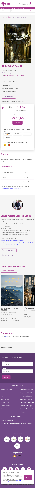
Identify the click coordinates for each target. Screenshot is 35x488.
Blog (2, 396)
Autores (3, 393)
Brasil (2, 8)
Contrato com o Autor (7, 409)
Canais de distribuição (26, 405)
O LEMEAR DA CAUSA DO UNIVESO (9, 309)
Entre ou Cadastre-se (25, 4)
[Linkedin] (29, 469)
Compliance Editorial (26, 393)
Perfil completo (9, 250)
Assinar (6, 377)
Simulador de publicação (27, 410)
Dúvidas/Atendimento (7, 389)
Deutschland (20, 8)
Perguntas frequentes (7, 420)
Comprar (17, 123)
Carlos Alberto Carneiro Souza (14, 75)
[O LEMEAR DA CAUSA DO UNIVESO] (12, 290)
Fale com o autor (10, 255)
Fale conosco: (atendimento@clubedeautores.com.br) (16, 424)
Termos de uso (5, 405)
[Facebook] (11, 469)
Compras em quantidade (27, 402)
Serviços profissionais (26, 396)
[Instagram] (17, 469)
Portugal (7, 8)
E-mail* (4, 368)
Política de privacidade (26, 389)
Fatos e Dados (5, 402)
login (6, 336)
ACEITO (27, 477)
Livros (9, 17)
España (13, 8)
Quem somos (5, 399)
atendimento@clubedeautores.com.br (11, 188)
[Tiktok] (23, 469)
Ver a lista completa (9, 270)
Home (5, 17)
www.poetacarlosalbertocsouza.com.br (12, 241)
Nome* (4, 361)
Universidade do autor (26, 399)
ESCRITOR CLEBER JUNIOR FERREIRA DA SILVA (9, 314)
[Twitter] (4, 469)
